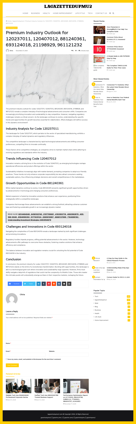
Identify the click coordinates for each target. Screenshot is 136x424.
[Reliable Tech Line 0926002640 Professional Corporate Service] (18, 386)
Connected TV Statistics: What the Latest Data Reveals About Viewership (118, 87)
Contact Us (101, 13)
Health (46, 13)
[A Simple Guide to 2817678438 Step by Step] (99, 59)
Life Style (80, 13)
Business (35, 13)
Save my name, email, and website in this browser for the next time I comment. (34, 359)
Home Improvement (62, 13)
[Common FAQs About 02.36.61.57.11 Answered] (99, 40)
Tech (90, 13)
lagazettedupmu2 (18, 21)
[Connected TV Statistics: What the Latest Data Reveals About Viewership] (99, 89)
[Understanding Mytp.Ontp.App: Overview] (99, 271)
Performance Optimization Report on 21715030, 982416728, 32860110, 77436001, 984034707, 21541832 (75, 398)
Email (8, 351)
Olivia (11, 50)
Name (8, 343)
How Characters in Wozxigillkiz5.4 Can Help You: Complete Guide (117, 29)
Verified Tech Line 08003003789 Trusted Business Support (46, 396)
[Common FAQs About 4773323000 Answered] (99, 50)
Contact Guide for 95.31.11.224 (118, 277)
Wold (96, 303)
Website (52, 351)
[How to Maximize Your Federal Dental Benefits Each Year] (99, 176)
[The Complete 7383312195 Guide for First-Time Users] (99, 68)
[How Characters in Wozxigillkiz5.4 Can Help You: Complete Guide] (99, 30)
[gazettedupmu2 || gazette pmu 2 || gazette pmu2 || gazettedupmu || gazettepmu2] (68, 6)
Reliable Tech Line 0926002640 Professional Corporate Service (17, 396)
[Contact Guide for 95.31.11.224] (99, 280)
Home (25, 13)
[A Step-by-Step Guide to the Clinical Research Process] (99, 261)
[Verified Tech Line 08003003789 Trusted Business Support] (47, 386)
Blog (96, 306)
